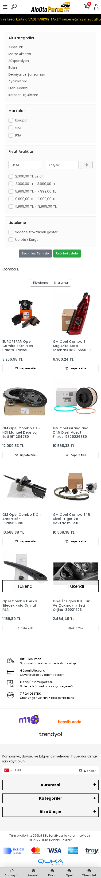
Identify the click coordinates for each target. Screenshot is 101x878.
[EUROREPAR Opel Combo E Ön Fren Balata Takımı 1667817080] (25, 314)
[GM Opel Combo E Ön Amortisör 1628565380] (25, 487)
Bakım (13, 67)
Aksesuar (15, 47)
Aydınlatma (17, 81)
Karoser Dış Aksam (23, 95)
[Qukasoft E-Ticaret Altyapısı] (50, 862)
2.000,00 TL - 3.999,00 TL (35, 183)
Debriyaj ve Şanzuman (26, 74)
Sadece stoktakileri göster (36, 232)
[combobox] (8, 770)
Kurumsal (50, 785)
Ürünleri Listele (67, 253)
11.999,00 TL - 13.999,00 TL (36, 206)
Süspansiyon (18, 60)
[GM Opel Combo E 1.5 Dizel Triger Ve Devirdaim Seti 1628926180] (76, 487)
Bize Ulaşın (50, 811)
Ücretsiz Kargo (27, 239)
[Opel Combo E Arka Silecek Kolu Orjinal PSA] (25, 574)
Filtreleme (40, 282)
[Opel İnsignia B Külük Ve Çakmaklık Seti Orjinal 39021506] (76, 574)
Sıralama (61, 282)
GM (18, 127)
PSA (18, 135)
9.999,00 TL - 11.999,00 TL (35, 199)
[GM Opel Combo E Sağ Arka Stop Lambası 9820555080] (76, 314)
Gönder (90, 771)
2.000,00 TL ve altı (29, 176)
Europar (21, 120)
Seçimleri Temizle (35, 253)
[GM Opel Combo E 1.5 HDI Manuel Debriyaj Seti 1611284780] (25, 401)
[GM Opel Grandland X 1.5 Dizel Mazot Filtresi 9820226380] (76, 401)
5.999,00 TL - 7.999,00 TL (35, 191)
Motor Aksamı (19, 54)
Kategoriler (50, 798)
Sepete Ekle (27, 368)
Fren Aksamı (18, 88)
